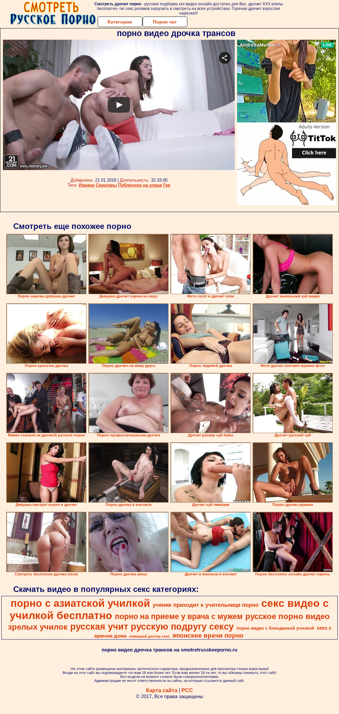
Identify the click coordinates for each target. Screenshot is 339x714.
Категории (120, 21)
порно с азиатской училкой (80, 603)
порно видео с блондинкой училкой (275, 628)
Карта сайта (161, 690)
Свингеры (106, 185)
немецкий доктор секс (149, 636)
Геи (166, 185)
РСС (187, 690)
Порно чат (165, 21)
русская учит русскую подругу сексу (152, 627)
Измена (86, 185)
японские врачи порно (208, 635)
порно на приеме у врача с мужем (179, 616)
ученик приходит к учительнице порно (206, 605)
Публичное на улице (140, 185)
